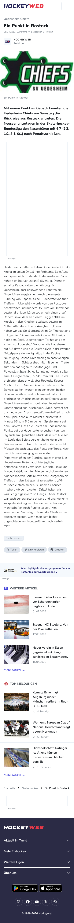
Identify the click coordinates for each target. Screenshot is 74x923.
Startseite (9, 788)
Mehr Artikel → (14, 670)
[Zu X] (46, 902)
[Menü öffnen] (65, 6)
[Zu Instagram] (19, 902)
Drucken (59, 549)
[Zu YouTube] (37, 902)
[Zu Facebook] (28, 902)
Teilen (13, 549)
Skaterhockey (30, 788)
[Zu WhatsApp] (55, 902)
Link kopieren (36, 549)
